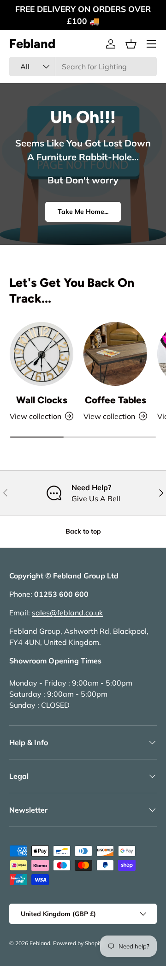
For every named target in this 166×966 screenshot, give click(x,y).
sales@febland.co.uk (67, 612)
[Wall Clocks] (41, 354)
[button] (131, 44)
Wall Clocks (41, 400)
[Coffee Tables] (115, 354)
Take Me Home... (83, 211)
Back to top (83, 531)
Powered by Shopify (78, 943)
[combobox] (83, 66)
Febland (40, 943)
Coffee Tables (115, 400)
